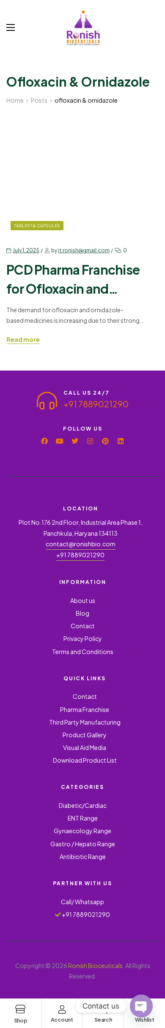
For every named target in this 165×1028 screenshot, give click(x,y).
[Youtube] (59, 441)
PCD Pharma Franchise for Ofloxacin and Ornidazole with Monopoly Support (73, 280)
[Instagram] (90, 441)
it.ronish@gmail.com (84, 250)
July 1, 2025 (26, 250)
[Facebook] (44, 441)
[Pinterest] (105, 441)
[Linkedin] (120, 441)
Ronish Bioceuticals (95, 965)
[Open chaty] (141, 1006)
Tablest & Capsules (37, 225)
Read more (23, 339)
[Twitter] (75, 441)
